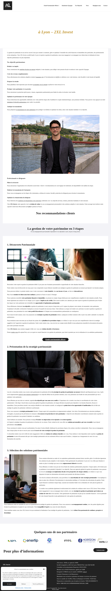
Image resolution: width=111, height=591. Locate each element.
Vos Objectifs (78, 5)
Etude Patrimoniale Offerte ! (51, 5)
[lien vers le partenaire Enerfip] (12, 540)
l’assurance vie (39, 77)
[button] (44, 569)
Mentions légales (27, 587)
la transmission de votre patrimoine (25, 109)
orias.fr (85, 572)
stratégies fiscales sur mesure (27, 69)
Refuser (24, 584)
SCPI (57, 77)
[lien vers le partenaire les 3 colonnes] (30, 540)
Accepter (9, 584)
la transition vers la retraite (40, 84)
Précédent (5, 540)
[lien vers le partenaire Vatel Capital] (86, 541)
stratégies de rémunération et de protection (29, 200)
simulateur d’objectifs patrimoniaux (16, 102)
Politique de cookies (19, 587)
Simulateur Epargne (67, 5)
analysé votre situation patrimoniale (28, 394)
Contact (105, 5)
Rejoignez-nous (97, 5)
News (87, 5)
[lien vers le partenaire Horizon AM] (68, 540)
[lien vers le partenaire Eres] (49, 540)
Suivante (105, 540)
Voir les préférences (38, 584)
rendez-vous (14, 332)
